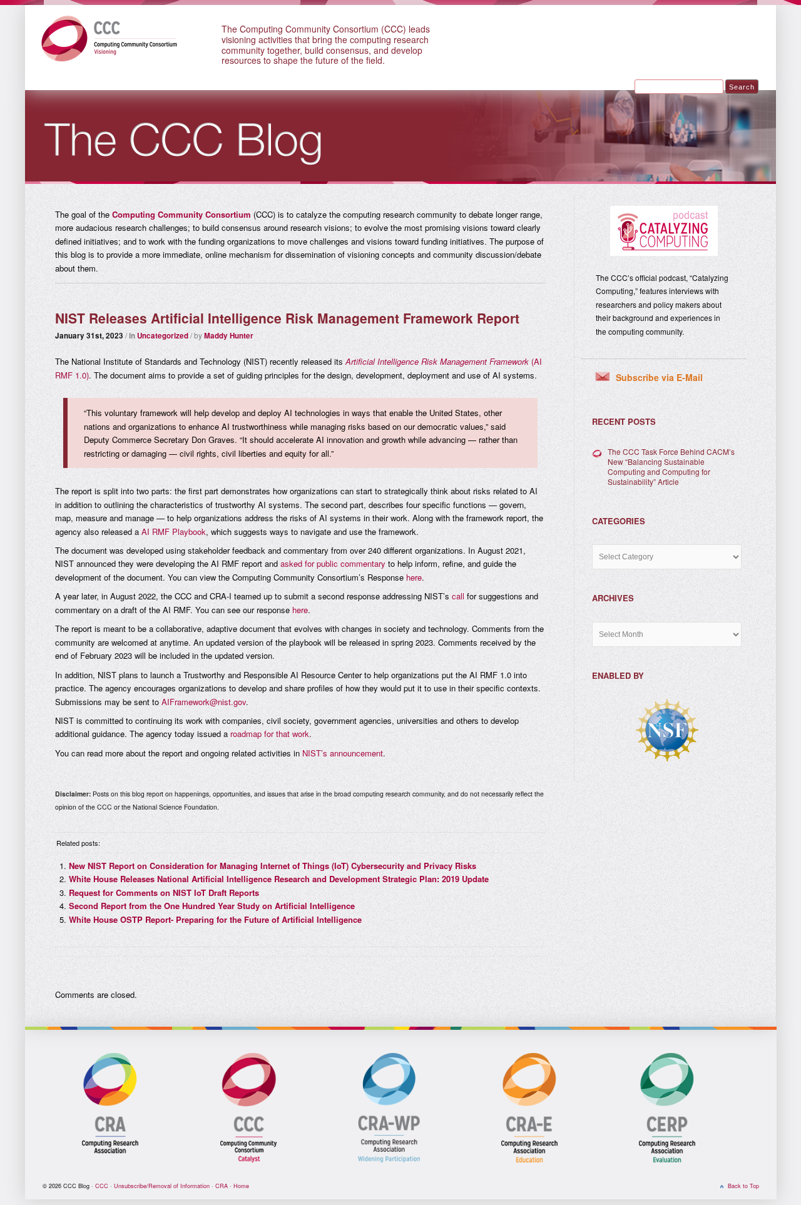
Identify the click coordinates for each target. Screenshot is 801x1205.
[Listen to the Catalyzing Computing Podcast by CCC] (664, 231)
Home (241, 1186)
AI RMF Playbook (173, 531)
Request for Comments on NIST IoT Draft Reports (164, 892)
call (458, 596)
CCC (101, 1186)
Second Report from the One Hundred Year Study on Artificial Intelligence (212, 906)
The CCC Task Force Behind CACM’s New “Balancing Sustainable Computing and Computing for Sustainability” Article (671, 466)
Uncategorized (162, 335)
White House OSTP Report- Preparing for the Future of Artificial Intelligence (215, 919)
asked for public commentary (332, 563)
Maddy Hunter (228, 335)
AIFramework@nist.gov (203, 702)
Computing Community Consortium (181, 214)
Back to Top (743, 1186)
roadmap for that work (269, 734)
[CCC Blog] (400, 180)
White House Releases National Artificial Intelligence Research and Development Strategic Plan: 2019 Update (279, 879)
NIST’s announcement (342, 753)
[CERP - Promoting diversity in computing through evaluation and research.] (667, 1160)
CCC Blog (117, 37)
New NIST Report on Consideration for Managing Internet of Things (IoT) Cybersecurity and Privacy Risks (272, 866)
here (414, 577)
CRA (221, 1186)
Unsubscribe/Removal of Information (162, 1186)
